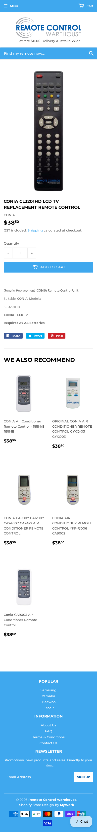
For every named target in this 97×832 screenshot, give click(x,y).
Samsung (48, 690)
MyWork (67, 805)
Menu (14, 6)
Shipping (35, 230)
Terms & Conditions (48, 737)
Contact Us (48, 743)
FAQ (48, 731)
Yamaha (48, 696)
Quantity (11, 243)
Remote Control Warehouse (52, 800)
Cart (89, 6)
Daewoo (48, 702)
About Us (48, 725)
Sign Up (83, 777)
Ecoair (49, 708)
